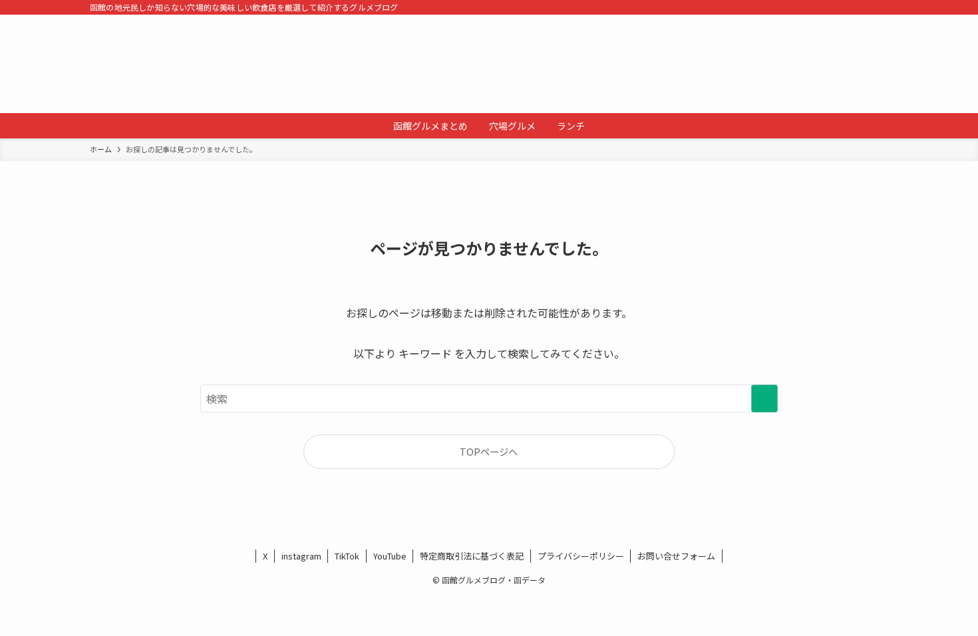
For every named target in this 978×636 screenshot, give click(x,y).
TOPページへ (489, 451)
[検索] (879, 7)
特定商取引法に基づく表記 (472, 556)
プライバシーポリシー (581, 556)
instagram (301, 556)
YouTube (390, 556)
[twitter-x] (845, 7)
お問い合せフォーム (676, 556)
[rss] (862, 7)
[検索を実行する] (764, 398)
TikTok (347, 556)
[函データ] (489, 64)
